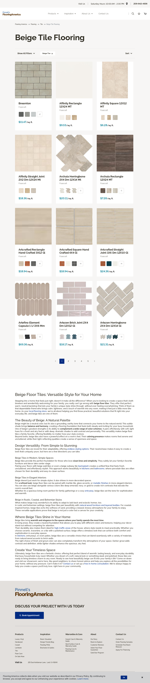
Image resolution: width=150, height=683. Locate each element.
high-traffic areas (62, 528)
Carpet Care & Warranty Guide (74, 640)
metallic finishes (100, 483)
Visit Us (81, 4)
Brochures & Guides (47, 648)
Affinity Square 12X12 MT (113, 105)
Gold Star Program (97, 653)
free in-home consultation (96, 564)
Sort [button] (127, 53)
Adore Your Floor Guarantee (96, 649)
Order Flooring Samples (124, 642)
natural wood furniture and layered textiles (100, 505)
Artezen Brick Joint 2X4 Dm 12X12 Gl (73, 324)
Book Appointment (30, 615)
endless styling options (78, 449)
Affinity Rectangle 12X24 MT (70, 105)
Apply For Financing (123, 650)
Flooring (33, 24)
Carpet (17, 645)
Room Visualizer (46, 639)
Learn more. (83, 679)
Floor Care (18, 653)
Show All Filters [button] (24, 53)
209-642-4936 (140, 4)
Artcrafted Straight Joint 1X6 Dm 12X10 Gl (114, 251)
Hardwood (19, 642)
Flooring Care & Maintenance (70, 650)
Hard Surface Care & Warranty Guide (72, 645)
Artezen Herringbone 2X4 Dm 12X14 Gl (113, 324)
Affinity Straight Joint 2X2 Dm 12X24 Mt (31, 178)
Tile (41, 24)
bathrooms (99, 468)
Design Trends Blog (47, 642)
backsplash (83, 466)
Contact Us (103, 13)
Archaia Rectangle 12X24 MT (111, 178)
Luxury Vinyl (19, 639)
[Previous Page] (55, 361)
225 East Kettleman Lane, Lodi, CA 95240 (43, 662)
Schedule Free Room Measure (123, 646)
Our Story (94, 639)
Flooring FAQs (45, 645)
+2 (39, 114)
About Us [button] (86, 13)
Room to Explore (96, 642)
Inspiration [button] (68, 13)
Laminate (18, 648)
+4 (39, 264)
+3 (39, 337)
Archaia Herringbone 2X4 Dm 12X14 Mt (72, 178)
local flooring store (38, 411)
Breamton (25, 103)
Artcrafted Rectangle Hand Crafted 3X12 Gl (32, 251)
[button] (133, 13)
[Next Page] (94, 361)
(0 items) (145, 13)
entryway (89, 491)
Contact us (68, 564)
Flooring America (21, 24)
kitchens (86, 468)
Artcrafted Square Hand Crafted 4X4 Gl (74, 251)
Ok (124, 677)
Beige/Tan (46, 53)
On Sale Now (19, 656)
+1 (80, 191)
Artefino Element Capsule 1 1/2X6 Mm (32, 324)
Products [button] (52, 13)
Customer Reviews (97, 645)
